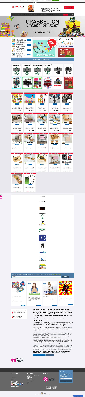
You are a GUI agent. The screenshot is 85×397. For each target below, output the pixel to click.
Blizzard (57, 345)
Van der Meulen (60, 349)
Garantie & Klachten (29, 377)
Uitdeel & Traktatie (27, 14)
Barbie (46, 345)
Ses (67, 327)
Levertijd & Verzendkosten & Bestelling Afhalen (33, 375)
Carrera (71, 345)
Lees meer (22, 305)
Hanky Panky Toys (64, 346)
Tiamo (51, 349)
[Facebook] (12, 371)
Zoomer (65, 349)
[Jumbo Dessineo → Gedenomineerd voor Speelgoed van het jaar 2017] (18, 287)
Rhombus (46, 348)
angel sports (43, 345)
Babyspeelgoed (39, 333)
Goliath (57, 346)
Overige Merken (68, 349)
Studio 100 (39, 349)
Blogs (70, 14)
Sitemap (28, 382)
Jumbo (69, 327)
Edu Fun (46, 346)
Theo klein (48, 349)
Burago (69, 345)
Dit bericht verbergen (55, 0)
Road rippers (49, 348)
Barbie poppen (51, 328)
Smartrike (68, 348)
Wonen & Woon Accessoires (26, 70)
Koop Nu (29, 49)
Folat (55, 346)
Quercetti (36, 348)
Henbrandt (58, 82)
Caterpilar (34, 346)
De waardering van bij (51, 386)
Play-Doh (34, 328)
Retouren (28, 378)
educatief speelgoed (44, 333)
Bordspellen (49, 333)
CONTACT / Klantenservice (30, 379)
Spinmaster (34, 349)
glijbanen (45, 335)
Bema (53, 345)
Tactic (46, 349)
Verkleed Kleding (34, 14)
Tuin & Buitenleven (37, 70)
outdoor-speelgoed (59, 334)
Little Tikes (36, 328)
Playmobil (54, 328)
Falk (48, 346)
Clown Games (41, 346)
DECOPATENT (16, 69)
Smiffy (71, 348)
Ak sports (40, 345)
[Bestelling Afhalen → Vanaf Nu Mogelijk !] (34, 287)
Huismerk (58, 69)
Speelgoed (20, 14)
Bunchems (66, 345)
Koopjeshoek (66, 14)
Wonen (40, 14)
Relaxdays (39, 348)
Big (60, 345)
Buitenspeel (63, 345)
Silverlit (64, 348)
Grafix (61, 346)
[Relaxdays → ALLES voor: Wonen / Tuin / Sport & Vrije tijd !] (50, 287)
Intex (71, 327)
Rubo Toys (52, 348)
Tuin (44, 14)
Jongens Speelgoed (27, 83)
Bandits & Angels (49, 345)
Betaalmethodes (29, 376)
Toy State (55, 349)
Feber (39, 328)
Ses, (60, 348)
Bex (54, 345)
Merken (56, 14)
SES (60, 339)
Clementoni (37, 346)
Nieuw (16, 14)
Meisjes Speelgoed (37, 83)
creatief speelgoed (66, 333)
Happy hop (68, 346)
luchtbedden (38, 335)
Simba (61, 348)
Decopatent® (56, 352)
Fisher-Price (52, 346)
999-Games (34, 345)
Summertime (43, 349)
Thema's (60, 14)
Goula (59, 346)
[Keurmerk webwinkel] (17, 360)
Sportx (37, 349)
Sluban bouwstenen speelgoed (44, 328)
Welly (63, 349)
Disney (44, 346)
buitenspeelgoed (53, 334)
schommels (41, 335)
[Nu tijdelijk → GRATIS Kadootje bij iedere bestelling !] (65, 287)
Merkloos (68, 69)
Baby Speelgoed (16, 82)
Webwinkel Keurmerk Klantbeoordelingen (51, 387)
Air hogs (37, 345)
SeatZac (58, 348)
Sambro (55, 348)
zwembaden (34, 335)
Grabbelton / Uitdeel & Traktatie (47, 83)
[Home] (12, 14)
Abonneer (65, 276)
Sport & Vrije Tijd (50, 14)
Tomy (53, 349)
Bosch (59, 345)
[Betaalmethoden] (17, 385)
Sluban (46, 340)
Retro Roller (42, 348)
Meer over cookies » (62, 0)
